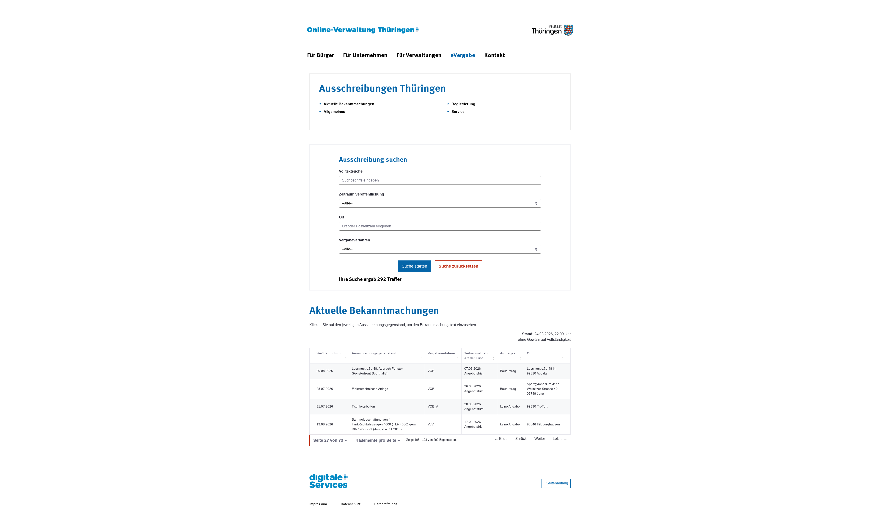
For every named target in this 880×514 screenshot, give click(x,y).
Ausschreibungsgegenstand (374, 353)
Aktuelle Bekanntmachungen (349, 104)
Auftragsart (509, 353)
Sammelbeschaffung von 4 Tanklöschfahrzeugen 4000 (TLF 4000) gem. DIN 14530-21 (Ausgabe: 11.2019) (384, 424)
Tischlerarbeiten (363, 406)
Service (458, 112)
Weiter (539, 439)
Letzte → (560, 439)
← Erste (501, 439)
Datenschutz (350, 504)
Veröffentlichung (329, 353)
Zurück (521, 439)
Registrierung (463, 104)
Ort (341, 217)
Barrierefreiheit (385, 504)
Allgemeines (334, 112)
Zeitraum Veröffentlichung (361, 194)
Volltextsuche (351, 171)
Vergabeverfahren (354, 240)
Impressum (318, 504)
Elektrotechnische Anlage (370, 389)
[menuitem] (320, 55)
